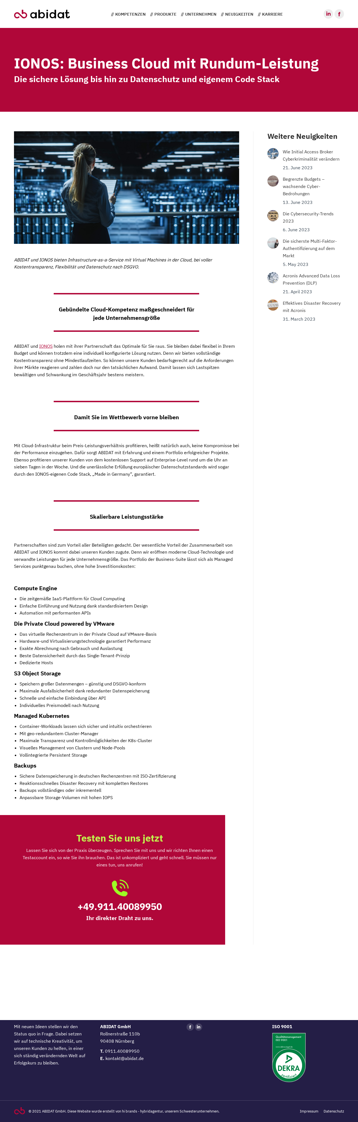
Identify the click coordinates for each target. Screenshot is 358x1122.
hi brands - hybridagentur (142, 1111)
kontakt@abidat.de (124, 1058)
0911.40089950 (122, 1051)
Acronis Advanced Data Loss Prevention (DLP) (311, 279)
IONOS (46, 346)
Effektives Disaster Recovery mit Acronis (312, 306)
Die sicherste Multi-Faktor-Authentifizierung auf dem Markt (310, 248)
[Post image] (273, 153)
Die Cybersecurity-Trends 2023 (308, 217)
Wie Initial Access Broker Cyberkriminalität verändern (311, 155)
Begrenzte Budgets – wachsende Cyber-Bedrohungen (303, 186)
